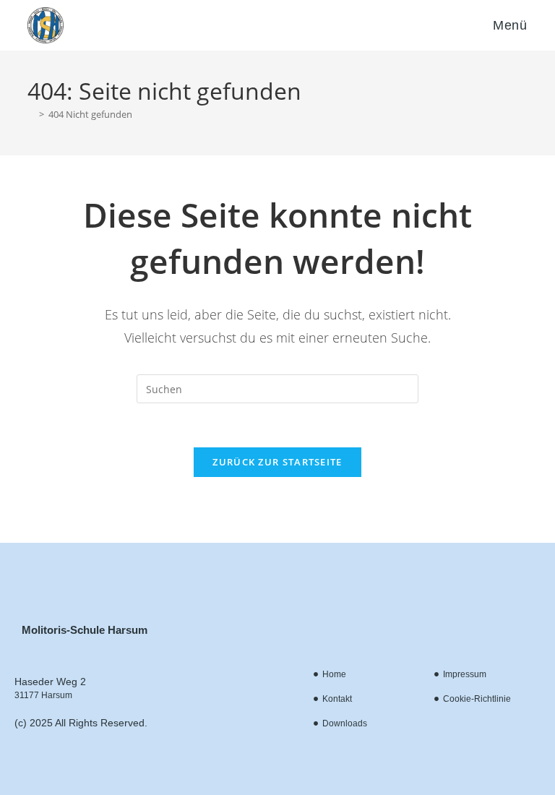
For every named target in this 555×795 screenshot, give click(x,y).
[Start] (31, 114)
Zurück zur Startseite (277, 461)
